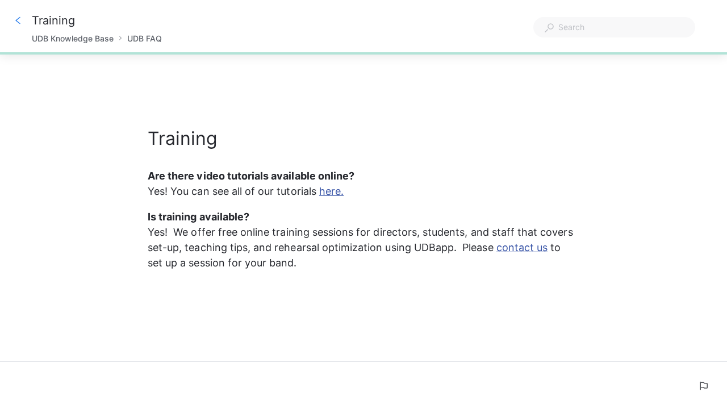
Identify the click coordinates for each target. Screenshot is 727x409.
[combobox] (614, 27)
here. (331, 191)
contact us (522, 247)
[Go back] (18, 20)
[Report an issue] (703, 385)
